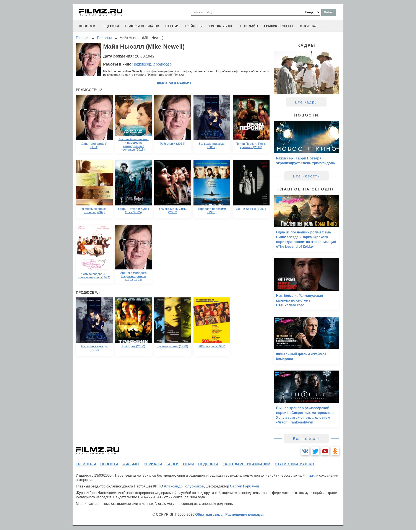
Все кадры (306, 102)
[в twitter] (315, 451)
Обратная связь (209, 514)
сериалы (153, 464)
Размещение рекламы (244, 514)
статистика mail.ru (294, 464)
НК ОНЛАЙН (248, 26)
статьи (171, 26)
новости (87, 26)
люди (188, 464)
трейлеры (193, 26)
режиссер (142, 64)
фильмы (130, 464)
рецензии (110, 26)
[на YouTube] (325, 451)
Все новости (306, 176)
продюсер (162, 64)
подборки (208, 464)
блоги (172, 464)
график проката (279, 26)
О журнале (310, 26)
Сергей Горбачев (244, 486)
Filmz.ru (308, 475)
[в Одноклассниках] (335, 451)
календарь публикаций (246, 464)
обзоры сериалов (142, 26)
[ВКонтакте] (305, 451)
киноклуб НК (220, 26)
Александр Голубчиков (184, 486)
